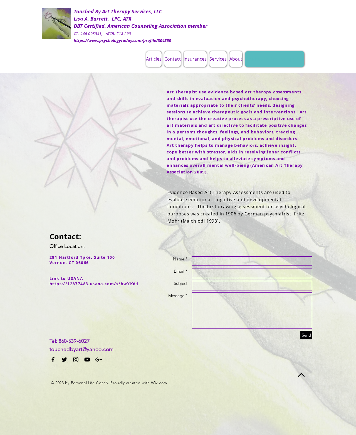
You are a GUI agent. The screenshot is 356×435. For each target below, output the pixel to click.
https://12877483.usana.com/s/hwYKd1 (94, 283)
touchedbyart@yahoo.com (81, 349)
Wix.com (159, 382)
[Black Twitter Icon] (64, 359)
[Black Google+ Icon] (98, 359)
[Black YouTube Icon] (87, 359)
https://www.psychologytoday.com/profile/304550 (122, 40)
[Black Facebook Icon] (53, 359)
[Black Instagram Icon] (75, 359)
